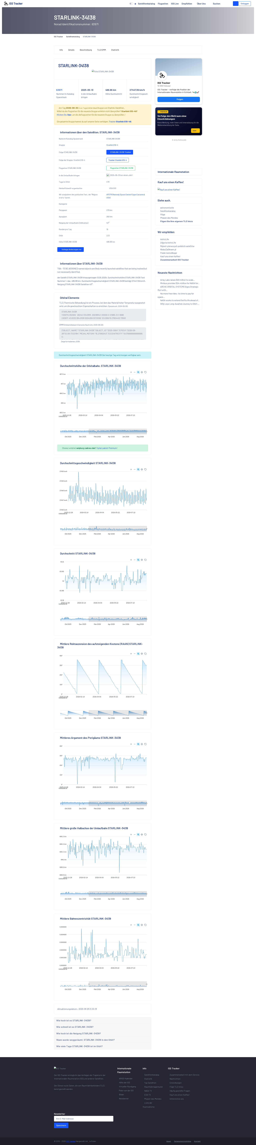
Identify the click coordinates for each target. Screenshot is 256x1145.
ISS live (175, 3)
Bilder (121, 1094)
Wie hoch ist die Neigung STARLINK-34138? (78, 1033)
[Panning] (142, 372)
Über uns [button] (201, 3)
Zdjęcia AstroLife (168, 242)
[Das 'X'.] (59, 1094)
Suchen (216, 3)
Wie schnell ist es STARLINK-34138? (74, 1026)
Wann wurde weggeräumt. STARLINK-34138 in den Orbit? (85, 1039)
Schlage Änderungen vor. (71, 249)
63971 (59, 89)
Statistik (115, 50)
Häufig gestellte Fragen (180, 1091)
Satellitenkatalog (146, 3)
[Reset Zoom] (145, 372)
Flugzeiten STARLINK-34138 (121, 168)
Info (61, 50)
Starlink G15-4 (112, 145)
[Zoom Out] (134, 372)
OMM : (81, 324)
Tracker (120, 121)
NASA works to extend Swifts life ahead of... (179, 300)
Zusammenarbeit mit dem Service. (185, 1075)
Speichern (61, 1125)
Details (71, 50)
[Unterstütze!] (235, 3)
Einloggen (245, 3)
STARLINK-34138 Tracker (120, 152)
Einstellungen (176, 1083)
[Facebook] (55, 1094)
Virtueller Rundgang (127, 1086)
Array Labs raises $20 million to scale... (177, 280)
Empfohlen (187, 3)
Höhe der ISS (124, 1082)
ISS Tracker (15, 3)
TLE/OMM (101, 50)
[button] (226, 3)
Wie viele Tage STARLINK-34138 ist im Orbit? (79, 1046)
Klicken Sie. (64, 114)
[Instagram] (62, 1094)
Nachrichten (175, 1079)
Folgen (180, 99)
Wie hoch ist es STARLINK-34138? (73, 1020)
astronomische (167, 207)
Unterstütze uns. (177, 1099)
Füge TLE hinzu (176, 1087)
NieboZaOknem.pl (168, 249)
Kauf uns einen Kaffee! (170, 256)
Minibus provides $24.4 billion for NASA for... (179, 283)
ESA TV (147, 1095)
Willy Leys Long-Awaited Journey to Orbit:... (179, 303)
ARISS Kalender (126, 1078)
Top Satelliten (150, 1083)
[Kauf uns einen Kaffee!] (169, 189)
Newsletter (124, 1098)
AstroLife (164, 239)
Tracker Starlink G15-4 (117, 160)
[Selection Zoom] (138, 372)
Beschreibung (86, 50)
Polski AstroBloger (168, 253)
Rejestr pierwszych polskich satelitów (177, 246)
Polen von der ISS (126, 1090)
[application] (102, 393)
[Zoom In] (131, 372)
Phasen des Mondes (169, 217)
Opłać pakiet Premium (107, 448)
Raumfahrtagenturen (153, 1087)
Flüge (162, 214)
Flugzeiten (163, 3)
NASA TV (148, 1091)
